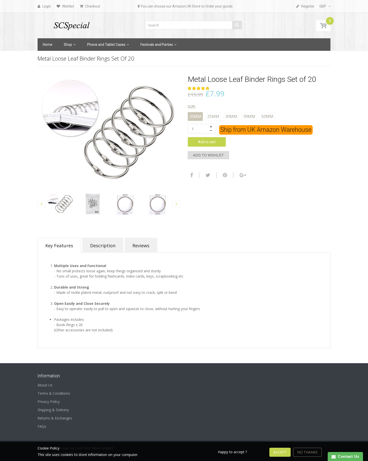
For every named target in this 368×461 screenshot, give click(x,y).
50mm (267, 116)
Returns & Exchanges (55, 418)
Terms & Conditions (54, 393)
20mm (195, 116)
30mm (231, 116)
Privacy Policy (49, 401)
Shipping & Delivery (53, 409)
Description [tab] (102, 246)
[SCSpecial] (71, 24)
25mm (213, 116)
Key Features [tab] (59, 246)
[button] (199, 88)
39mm (249, 116)
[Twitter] (207, 175)
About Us (45, 385)
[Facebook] (191, 175)
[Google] (242, 175)
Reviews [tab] (140, 246)
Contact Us (347, 456)
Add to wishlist (208, 155)
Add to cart (207, 142)
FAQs (42, 426)
